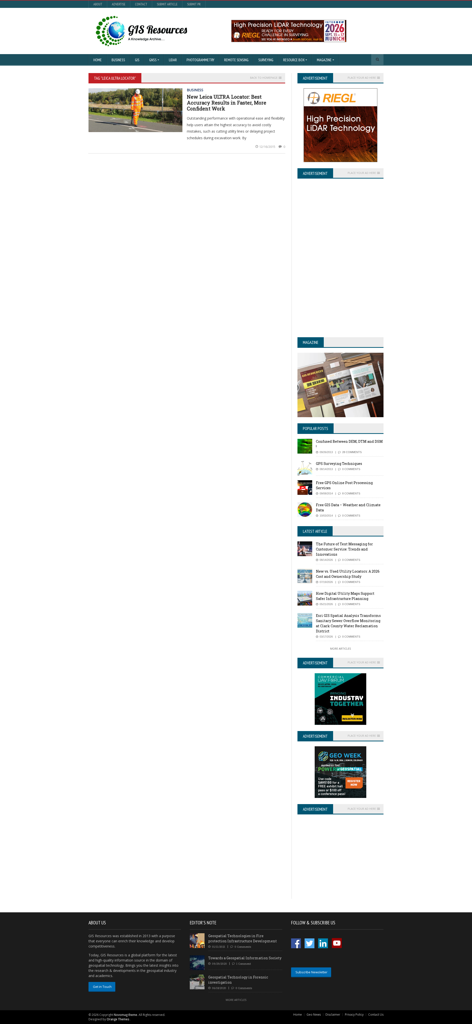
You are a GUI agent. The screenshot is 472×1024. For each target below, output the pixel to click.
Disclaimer (332, 1014)
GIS (137, 59)
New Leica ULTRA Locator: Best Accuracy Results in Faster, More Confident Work (226, 102)
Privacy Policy (354, 1014)
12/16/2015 (267, 146)
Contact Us (376, 1014)
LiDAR (173, 59)
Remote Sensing (236, 59)
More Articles (340, 648)
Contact (141, 4)
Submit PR (194, 4)
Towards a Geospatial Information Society (244, 958)
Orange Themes (118, 1019)
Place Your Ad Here (362, 77)
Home (97, 59)
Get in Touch (102, 986)
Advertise (118, 4)
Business (118, 59)
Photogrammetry (200, 59)
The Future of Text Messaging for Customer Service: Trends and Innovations (344, 549)
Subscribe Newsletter (311, 972)
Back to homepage (264, 77)
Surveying (265, 59)
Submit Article (167, 4)
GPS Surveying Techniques (339, 463)
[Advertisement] (338, 864)
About (97, 4)
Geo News (314, 1014)
